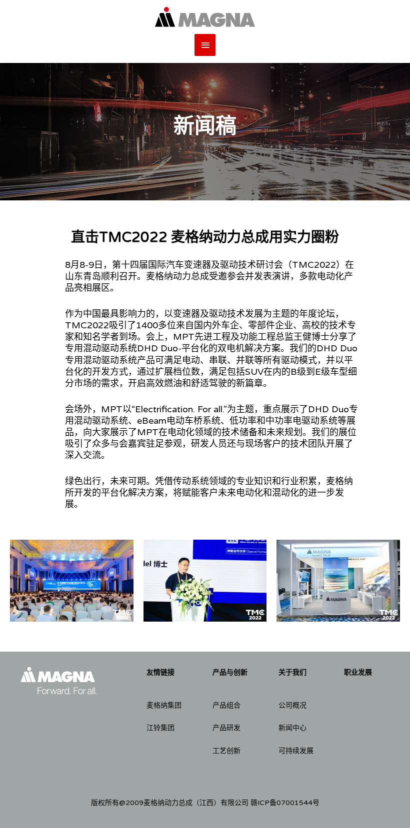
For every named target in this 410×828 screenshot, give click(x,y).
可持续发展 (296, 751)
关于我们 (292, 672)
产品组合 (226, 705)
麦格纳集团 (164, 705)
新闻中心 (292, 728)
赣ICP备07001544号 (285, 803)
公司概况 (292, 705)
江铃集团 (160, 728)
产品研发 (226, 728)
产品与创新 (230, 672)
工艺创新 (226, 751)
